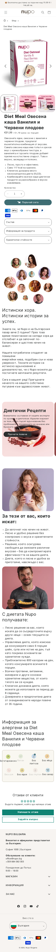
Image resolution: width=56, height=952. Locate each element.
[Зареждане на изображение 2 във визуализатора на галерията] (27, 103)
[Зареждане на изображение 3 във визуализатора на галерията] (46, 103)
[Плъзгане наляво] (5, 66)
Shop (14, 21)
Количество (10, 188)
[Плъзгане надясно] (50, 66)
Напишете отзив (28, 812)
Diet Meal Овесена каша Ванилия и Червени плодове (25, 28)
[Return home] (5, 20)
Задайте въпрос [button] (28, 819)
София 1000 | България (18, 850)
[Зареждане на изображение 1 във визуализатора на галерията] (9, 103)
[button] (6, 12)
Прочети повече (17, 434)
